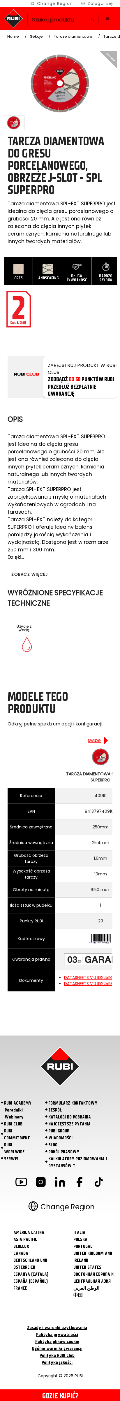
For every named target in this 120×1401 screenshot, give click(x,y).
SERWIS (11, 1158)
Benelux (21, 1246)
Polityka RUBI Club (57, 1355)
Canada (20, 1253)
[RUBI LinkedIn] (60, 1183)
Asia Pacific (25, 1239)
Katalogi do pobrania (69, 1117)
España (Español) (30, 1281)
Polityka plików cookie (57, 1341)
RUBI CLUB (13, 1124)
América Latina (28, 1232)
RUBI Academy (17, 1103)
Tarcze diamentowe (73, 36)
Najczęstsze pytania (69, 1124)
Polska (80, 1239)
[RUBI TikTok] (99, 1183)
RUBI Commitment (17, 1134)
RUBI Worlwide (14, 1148)
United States (87, 1267)
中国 (78, 1295)
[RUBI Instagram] (41, 1183)
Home (13, 36)
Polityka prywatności (57, 1334)
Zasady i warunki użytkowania (57, 1327)
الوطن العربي (86, 1288)
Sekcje (36, 36)
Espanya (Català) (30, 1274)
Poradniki (14, 1110)
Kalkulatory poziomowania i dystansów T (77, 1162)
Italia (79, 1232)
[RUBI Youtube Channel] (21, 1183)
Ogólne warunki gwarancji (57, 1348)
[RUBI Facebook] (79, 1183)
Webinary (14, 1117)
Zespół (55, 1110)
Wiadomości (60, 1138)
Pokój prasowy (63, 1151)
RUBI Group (58, 1131)
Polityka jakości (57, 1362)
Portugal (82, 1246)
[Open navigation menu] (107, 18)
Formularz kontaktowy (72, 1103)
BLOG (52, 1144)
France (20, 1288)
